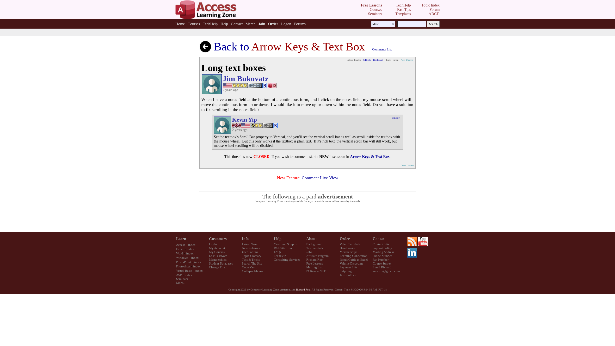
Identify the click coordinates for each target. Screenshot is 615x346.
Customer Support (285, 244)
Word (179, 253)
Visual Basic (184, 270)
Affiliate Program (317, 256)
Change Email (218, 267)
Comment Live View (320, 177)
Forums (300, 24)
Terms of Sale (348, 275)
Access (180, 245)
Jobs (309, 252)
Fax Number (380, 259)
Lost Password (218, 256)
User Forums (250, 252)
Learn (181, 239)
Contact (237, 24)
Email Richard (382, 267)
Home (180, 24)
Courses (194, 24)
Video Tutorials (350, 244)
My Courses (217, 252)
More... (180, 282)
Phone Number (382, 256)
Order (345, 239)
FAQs (277, 252)
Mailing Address (383, 252)
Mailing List (314, 267)
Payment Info (348, 267)
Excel (180, 249)
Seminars (182, 279)
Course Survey (382, 263)
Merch (250, 24)
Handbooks (347, 248)
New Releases (251, 248)
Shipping (346, 271)
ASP (179, 275)
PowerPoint (183, 262)
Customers (218, 239)
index (192, 245)
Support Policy (382, 248)
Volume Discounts (351, 263)
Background (314, 244)
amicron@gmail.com (386, 271)
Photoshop (183, 266)
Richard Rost (314, 259)
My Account (217, 248)
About (311, 239)
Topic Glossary (251, 256)
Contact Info (381, 244)
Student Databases (221, 263)
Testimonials (314, 248)
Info (245, 239)
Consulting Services (287, 259)
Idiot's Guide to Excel (354, 259)
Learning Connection (354, 256)
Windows (182, 258)
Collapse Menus (252, 271)
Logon (286, 24)
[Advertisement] (307, 218)
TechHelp (210, 24)
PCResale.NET (316, 271)
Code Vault (249, 267)
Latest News (250, 244)
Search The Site (252, 263)
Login (213, 244)
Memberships (218, 259)
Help (224, 24)
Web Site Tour (283, 248)
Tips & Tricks (251, 259)
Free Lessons (314, 263)
